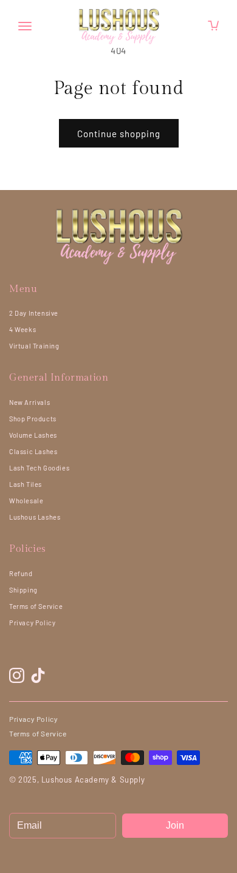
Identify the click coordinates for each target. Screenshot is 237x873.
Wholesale (26, 500)
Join (175, 825)
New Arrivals (29, 402)
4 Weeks (22, 329)
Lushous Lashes (34, 517)
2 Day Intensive (33, 313)
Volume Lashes (33, 435)
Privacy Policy (32, 623)
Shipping (23, 590)
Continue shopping (118, 133)
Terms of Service (36, 606)
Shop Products (33, 419)
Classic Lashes (33, 451)
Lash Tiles (25, 484)
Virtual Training (34, 346)
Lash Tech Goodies (39, 468)
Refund (21, 573)
